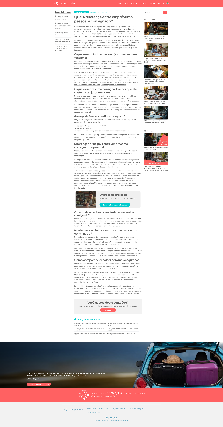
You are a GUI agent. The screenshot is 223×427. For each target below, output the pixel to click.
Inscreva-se (108, 310)
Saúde (152, 3)
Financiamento (131, 3)
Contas (119, 3)
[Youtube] (111, 418)
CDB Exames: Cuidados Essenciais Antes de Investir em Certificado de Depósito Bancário (156, 168)
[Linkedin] (108, 418)
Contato (101, 409)
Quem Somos (91, 409)
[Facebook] (106, 418)
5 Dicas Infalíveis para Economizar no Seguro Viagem (156, 148)
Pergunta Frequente (81, 12)
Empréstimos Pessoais (98, 12)
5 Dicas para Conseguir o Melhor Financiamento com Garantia (155, 122)
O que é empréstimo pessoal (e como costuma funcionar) (61, 18)
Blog (107, 409)
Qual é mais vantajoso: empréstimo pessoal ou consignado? (62, 41)
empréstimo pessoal (129, 29)
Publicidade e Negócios (136, 409)
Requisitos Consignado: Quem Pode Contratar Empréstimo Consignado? (155, 81)
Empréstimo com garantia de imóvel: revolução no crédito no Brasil (155, 60)
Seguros (161, 3)
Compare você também (103, 397)
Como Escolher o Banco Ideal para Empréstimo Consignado (154, 102)
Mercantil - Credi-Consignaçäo (86, 293)
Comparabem (95, 277)
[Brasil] (167, 2)
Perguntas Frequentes (119, 409)
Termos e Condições (93, 412)
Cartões (143, 3)
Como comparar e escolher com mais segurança (61, 48)
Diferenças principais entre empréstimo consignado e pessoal (62, 34)
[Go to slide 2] (186, 386)
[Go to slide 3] (188, 386)
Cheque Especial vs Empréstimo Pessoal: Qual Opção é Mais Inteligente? (155, 38)
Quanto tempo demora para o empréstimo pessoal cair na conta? (100, 85)
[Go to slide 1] (184, 386)
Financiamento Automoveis (39, 384)
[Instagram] (114, 418)
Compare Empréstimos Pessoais (115, 205)
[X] (116, 418)
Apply (165, 12)
